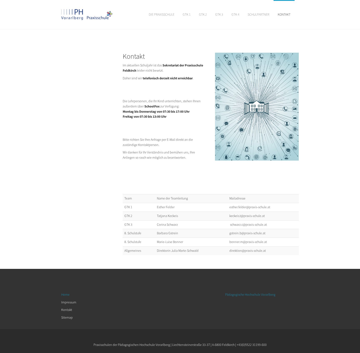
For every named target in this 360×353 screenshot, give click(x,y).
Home (65, 294)
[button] (162, 14)
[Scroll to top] (347, 340)
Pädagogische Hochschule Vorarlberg (250, 294)
